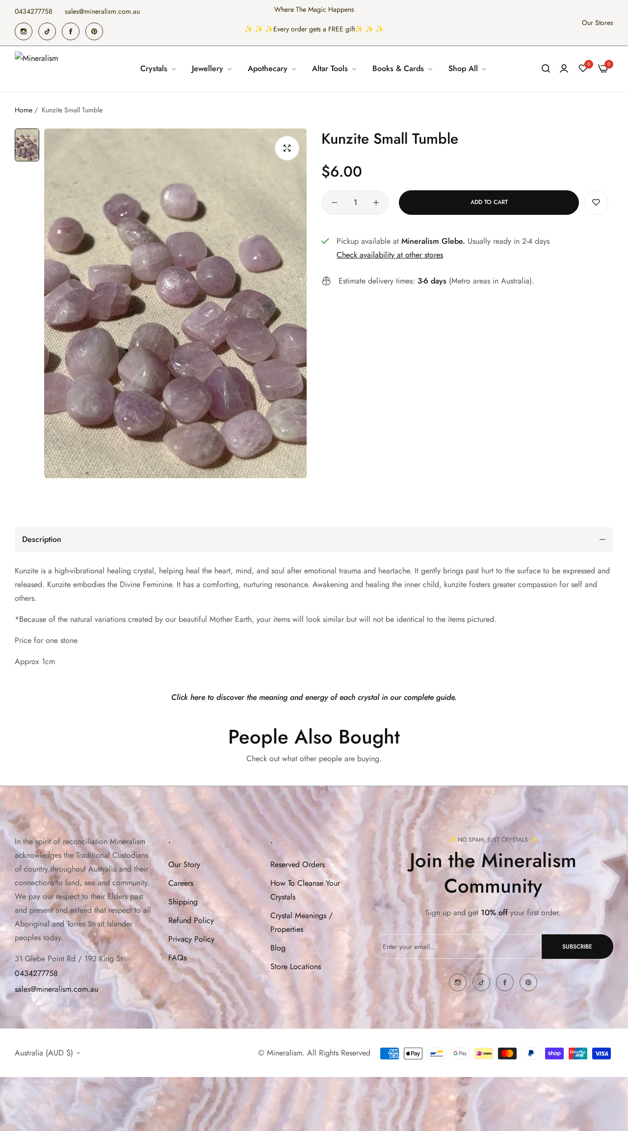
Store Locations (295, 966)
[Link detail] (23, 31)
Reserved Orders (297, 864)
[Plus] (376, 203)
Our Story (184, 864)
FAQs (177, 957)
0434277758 (36, 973)
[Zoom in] (287, 148)
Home (23, 110)
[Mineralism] (38, 68)
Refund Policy (191, 920)
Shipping (183, 901)
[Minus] (334, 203)
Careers (180, 883)
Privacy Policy (191, 939)
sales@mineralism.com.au (56, 989)
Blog (278, 947)
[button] (596, 202)
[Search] (546, 69)
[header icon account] (564, 69)
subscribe (577, 946)
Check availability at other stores (390, 254)
